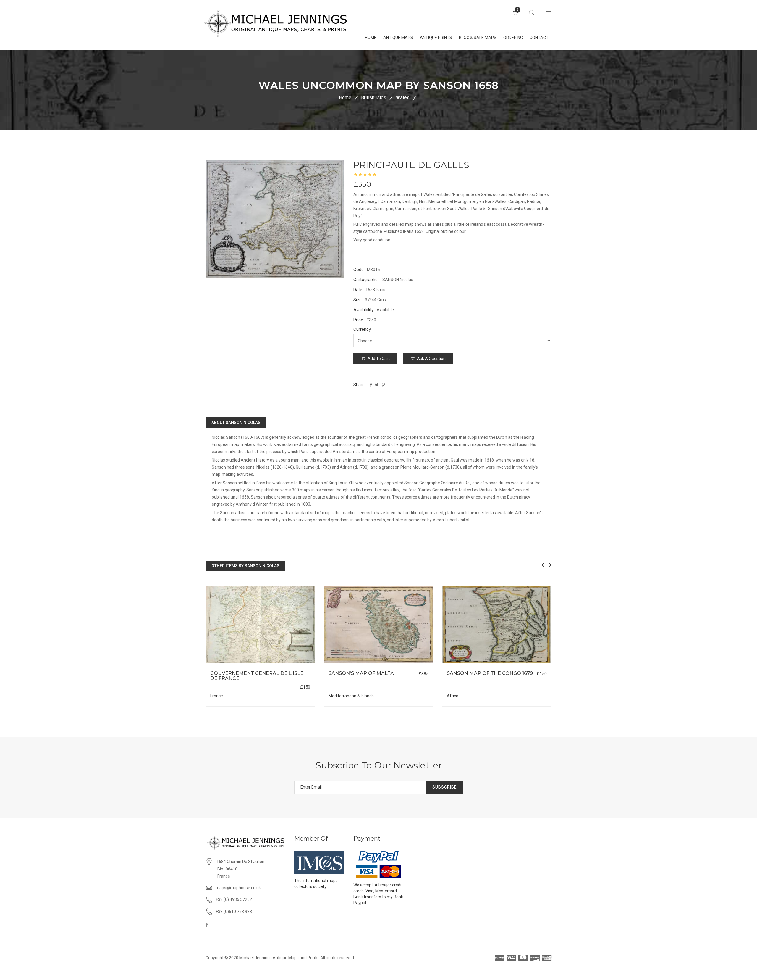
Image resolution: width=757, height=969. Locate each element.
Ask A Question (431, 358)
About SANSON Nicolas (236, 422)
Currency (362, 329)
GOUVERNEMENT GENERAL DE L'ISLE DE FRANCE (256, 675)
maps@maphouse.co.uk (238, 887)
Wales (403, 97)
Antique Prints (436, 37)
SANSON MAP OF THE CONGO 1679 (490, 673)
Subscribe (444, 787)
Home (345, 97)
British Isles (373, 97)
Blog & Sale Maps (477, 37)
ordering (513, 37)
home (370, 37)
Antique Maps (398, 37)
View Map (290, 663)
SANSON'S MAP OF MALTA (361, 673)
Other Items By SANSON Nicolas (245, 565)
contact (539, 37)
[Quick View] (260, 625)
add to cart (378, 358)
